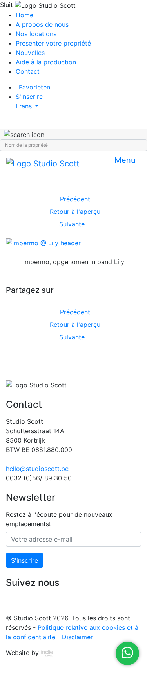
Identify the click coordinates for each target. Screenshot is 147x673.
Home (24, 15)
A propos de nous (42, 24)
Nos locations (36, 34)
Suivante (72, 224)
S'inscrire (24, 560)
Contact (28, 71)
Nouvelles (30, 53)
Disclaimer (77, 637)
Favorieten (34, 87)
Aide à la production (46, 62)
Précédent (75, 199)
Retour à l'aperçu (75, 211)
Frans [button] (25, 106)
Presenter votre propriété (53, 43)
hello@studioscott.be (37, 468)
